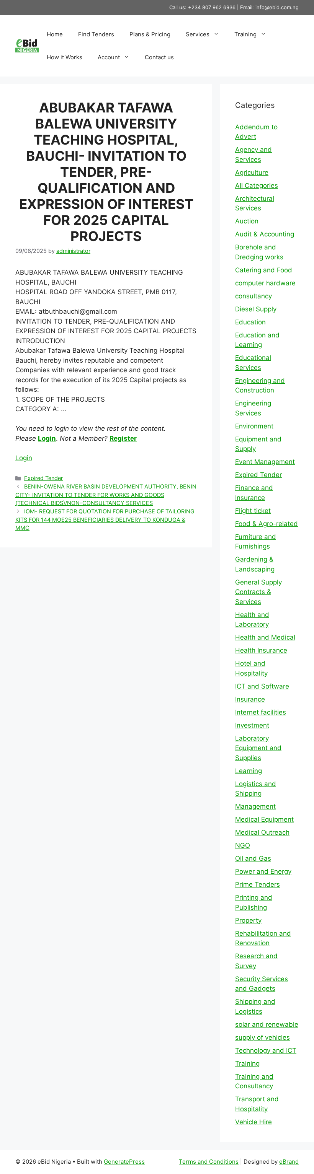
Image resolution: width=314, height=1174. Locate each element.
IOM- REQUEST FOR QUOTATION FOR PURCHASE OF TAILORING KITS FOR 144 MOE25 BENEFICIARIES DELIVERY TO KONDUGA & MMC (105, 519)
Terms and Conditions (209, 1161)
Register (123, 438)
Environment (254, 426)
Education (250, 322)
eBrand (289, 1161)
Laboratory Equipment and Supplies (258, 748)
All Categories (256, 185)
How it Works (64, 57)
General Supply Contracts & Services (258, 592)
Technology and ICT (265, 1050)
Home (55, 34)
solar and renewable (266, 1024)
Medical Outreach (262, 832)
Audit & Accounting (264, 234)
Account (109, 57)
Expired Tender (43, 478)
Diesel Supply (255, 309)
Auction (246, 221)
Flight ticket (253, 511)
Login (47, 438)
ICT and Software (262, 686)
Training (245, 34)
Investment (252, 725)
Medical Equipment (264, 819)
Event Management (265, 462)
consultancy (253, 296)
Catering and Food (263, 270)
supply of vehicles (262, 1037)
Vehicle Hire (253, 1122)
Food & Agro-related (266, 524)
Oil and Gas (253, 858)
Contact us (159, 57)
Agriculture (251, 172)
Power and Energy (263, 871)
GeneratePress (124, 1161)
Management (255, 806)
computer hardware (265, 283)
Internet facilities (260, 712)
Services (197, 34)
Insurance (250, 699)
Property (248, 920)
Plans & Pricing (149, 34)
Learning (248, 771)
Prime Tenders (257, 884)
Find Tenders (96, 34)
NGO (242, 845)
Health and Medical (265, 637)
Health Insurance (261, 650)
